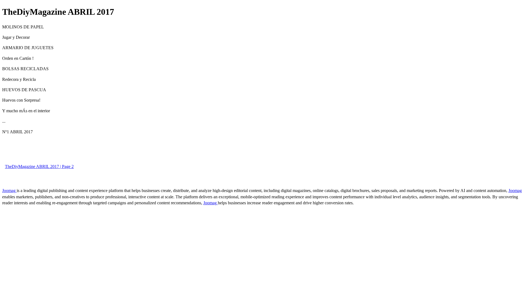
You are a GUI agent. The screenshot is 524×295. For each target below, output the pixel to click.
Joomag (9, 190)
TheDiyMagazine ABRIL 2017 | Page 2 (39, 166)
